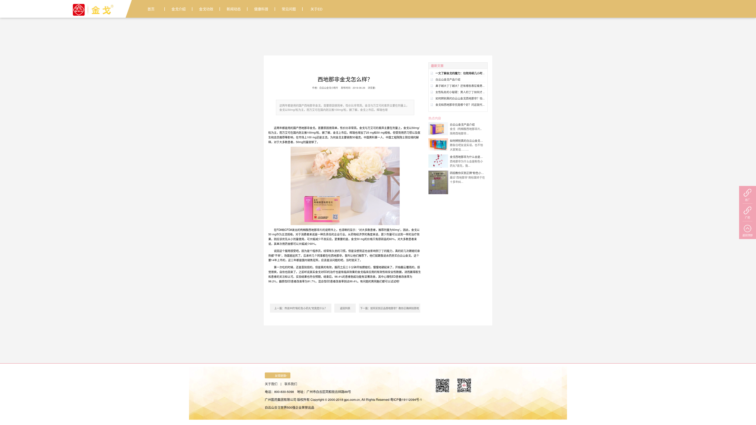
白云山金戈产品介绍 (447, 79)
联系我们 (290, 384)
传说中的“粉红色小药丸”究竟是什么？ (305, 308)
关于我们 (271, 384)
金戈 (277, 407)
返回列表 (345, 308)
